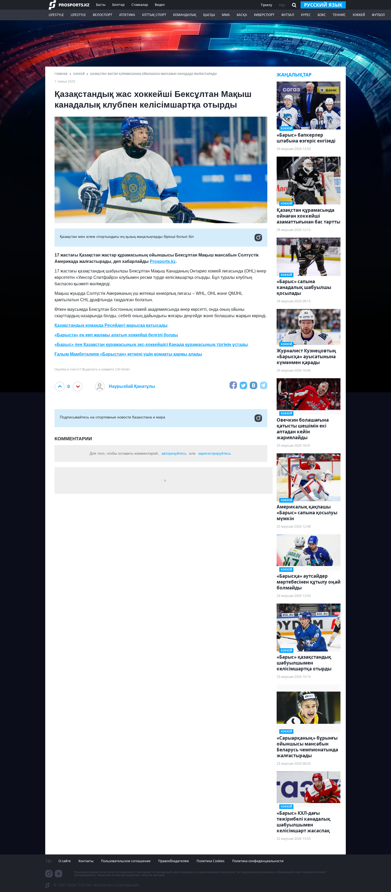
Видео (160, 4)
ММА (226, 15)
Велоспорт (102, 15)
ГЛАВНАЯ (61, 74)
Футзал (287, 15)
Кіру (282, 5)
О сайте (65, 861)
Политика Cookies (210, 861)
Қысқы (209, 15)
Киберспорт (264, 15)
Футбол (378, 15)
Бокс (322, 15)
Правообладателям (173, 861)
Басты (100, 4)
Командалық (184, 15)
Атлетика (127, 15)
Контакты (85, 861)
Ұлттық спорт (154, 15)
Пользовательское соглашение (126, 861)
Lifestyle (56, 15)
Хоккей (359, 15)
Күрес (306, 15)
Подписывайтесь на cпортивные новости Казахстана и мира (112, 417)
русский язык (323, 5)
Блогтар (118, 4)
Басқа (242, 15)
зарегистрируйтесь (214, 453)
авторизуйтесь (173, 453)
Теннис (339, 15)
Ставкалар (139, 4)
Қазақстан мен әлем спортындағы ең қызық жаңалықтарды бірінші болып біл (127, 236)
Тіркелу (266, 5)
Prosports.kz (163, 261)
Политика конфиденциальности (258, 861)
